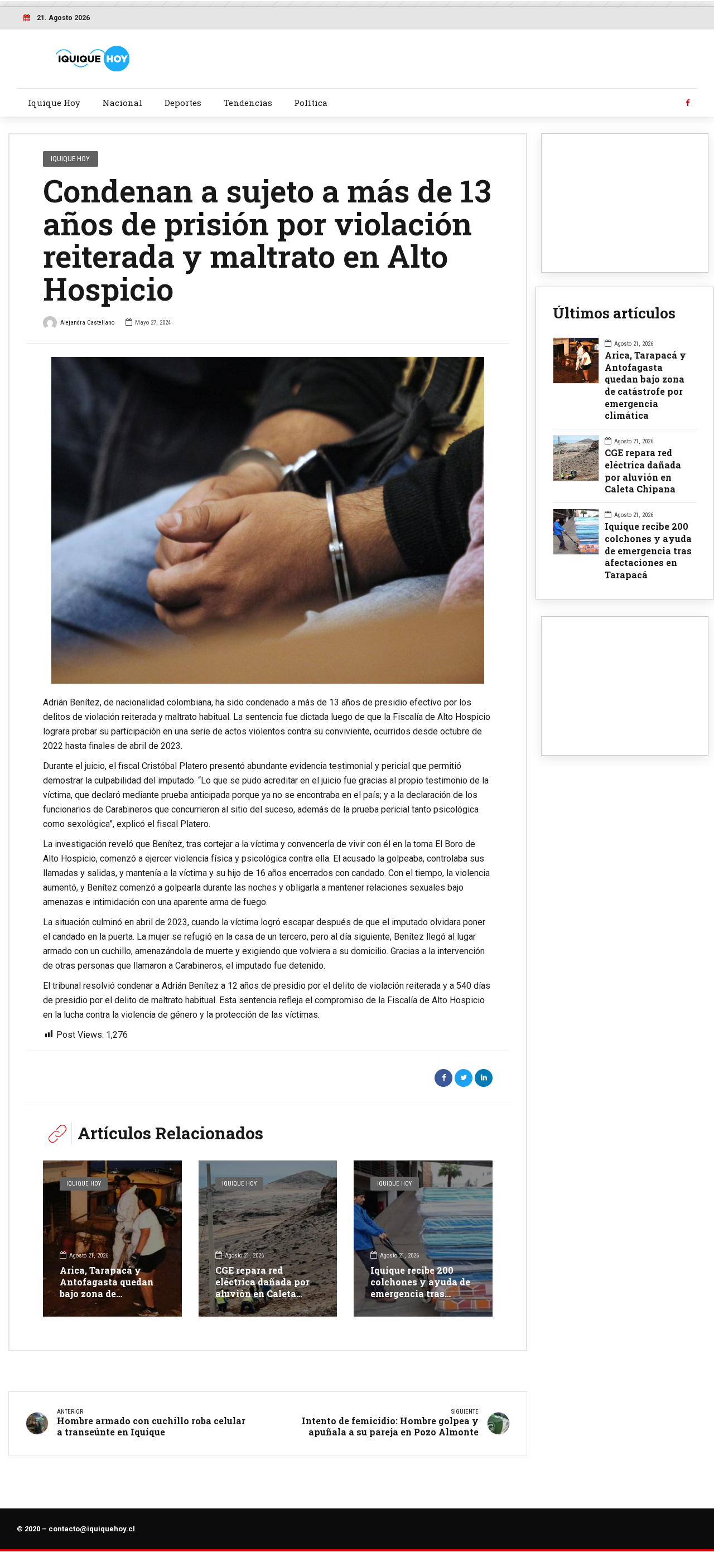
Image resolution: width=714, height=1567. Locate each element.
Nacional (122, 102)
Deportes (183, 102)
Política (310, 102)
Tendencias (248, 102)
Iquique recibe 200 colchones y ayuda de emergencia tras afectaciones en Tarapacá (420, 1293)
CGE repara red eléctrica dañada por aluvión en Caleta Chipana (262, 1287)
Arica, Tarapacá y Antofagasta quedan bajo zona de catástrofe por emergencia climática (110, 1293)
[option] (267, 520)
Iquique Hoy (54, 102)
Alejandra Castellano (87, 322)
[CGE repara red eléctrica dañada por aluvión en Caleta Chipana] (268, 1238)
